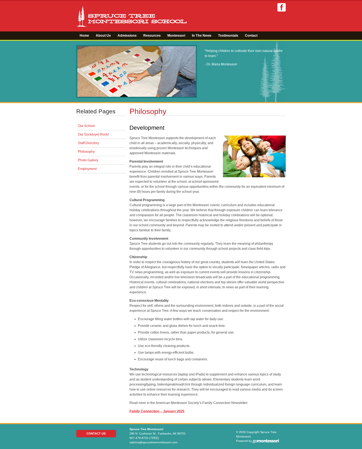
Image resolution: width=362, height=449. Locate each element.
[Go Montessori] (266, 441)
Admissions (127, 35)
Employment (87, 169)
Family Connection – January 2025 (156, 411)
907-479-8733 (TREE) (144, 438)
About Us (103, 35)
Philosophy (86, 151)
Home (84, 35)
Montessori (176, 35)
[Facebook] (281, 7)
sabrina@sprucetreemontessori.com (153, 442)
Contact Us (96, 433)
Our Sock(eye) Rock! (93, 134)
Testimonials (228, 35)
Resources (152, 35)
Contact (251, 35)
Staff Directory (88, 143)
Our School (86, 126)
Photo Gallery (88, 160)
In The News (201, 35)
